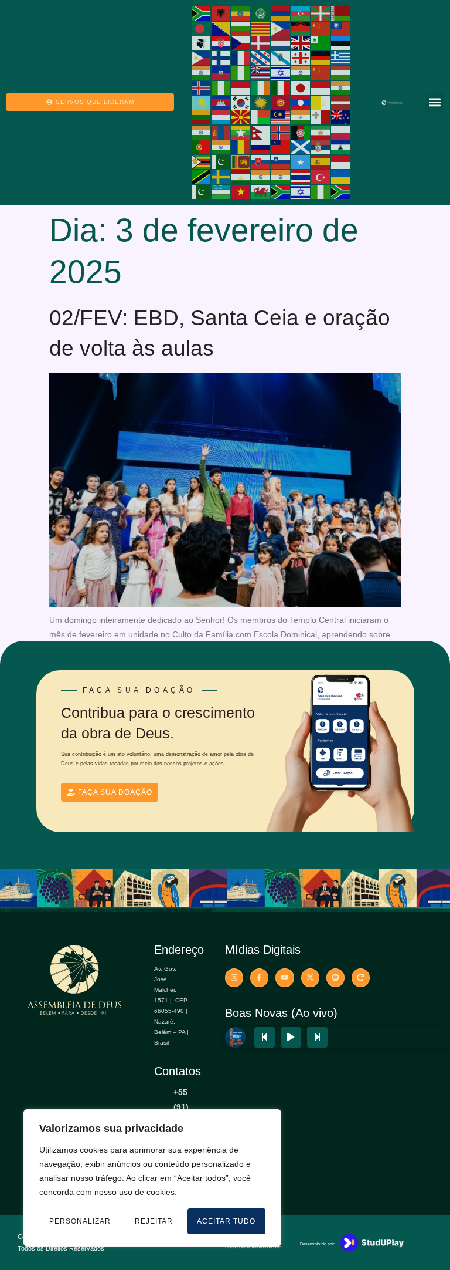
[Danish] (261, 43)
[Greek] (341, 57)
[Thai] (301, 176)
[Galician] (281, 57)
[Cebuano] (281, 27)
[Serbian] (321, 146)
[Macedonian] (241, 116)
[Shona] (202, 161)
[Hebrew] (281, 72)
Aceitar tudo (226, 1221)
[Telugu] (281, 176)
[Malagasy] (261, 116)
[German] (321, 57)
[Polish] (341, 131)
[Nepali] (261, 131)
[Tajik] (241, 176)
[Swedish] (221, 176)
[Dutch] (281, 43)
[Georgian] (301, 57)
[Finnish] (221, 57)
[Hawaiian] (261, 72)
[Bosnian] (221, 27)
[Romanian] (241, 146)
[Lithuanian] (202, 116)
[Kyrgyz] (281, 102)
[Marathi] (202, 131)
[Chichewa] (301, 27)
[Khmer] (221, 102)
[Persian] (321, 131)
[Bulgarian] (241, 27)
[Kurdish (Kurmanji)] (261, 102)
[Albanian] (221, 13)
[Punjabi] (221, 146)
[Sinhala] (241, 161)
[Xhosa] (281, 191)
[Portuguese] (202, 146)
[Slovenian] (281, 161)
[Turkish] (321, 176)
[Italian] (281, 87)
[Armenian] (281, 13)
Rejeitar (154, 1221)
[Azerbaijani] (301, 13)
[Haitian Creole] (221, 72)
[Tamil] (261, 176)
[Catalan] (261, 27)
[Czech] (241, 43)
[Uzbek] (221, 191)
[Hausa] (241, 72)
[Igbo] (221, 87)
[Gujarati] (202, 72)
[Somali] (301, 161)
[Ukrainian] (341, 176)
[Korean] (241, 102)
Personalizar (80, 1221)
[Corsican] (202, 43)
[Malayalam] (301, 116)
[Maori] (341, 116)
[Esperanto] (321, 43)
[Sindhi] (221, 161)
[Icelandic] (202, 87)
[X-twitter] (310, 977)
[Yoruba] (321, 191)
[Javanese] (321, 87)
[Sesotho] (341, 146)
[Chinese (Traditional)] (341, 27)
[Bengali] (202, 27)
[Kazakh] (202, 102)
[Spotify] (335, 977)
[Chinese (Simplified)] (321, 27)
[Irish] (261, 87)
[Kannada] (341, 87)
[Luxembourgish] (221, 116)
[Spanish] (321, 161)
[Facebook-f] (259, 977)
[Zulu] (341, 191)
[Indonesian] (241, 87)
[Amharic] (241, 13)
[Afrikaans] (202, 13)
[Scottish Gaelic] (301, 146)
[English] (301, 43)
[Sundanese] (341, 161)
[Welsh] (261, 191)
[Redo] (361, 977)
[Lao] (301, 102)
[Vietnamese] (241, 191)
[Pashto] (301, 131)
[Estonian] (341, 43)
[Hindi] (301, 72)
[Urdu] (202, 191)
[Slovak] (261, 161)
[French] (241, 57)
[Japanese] (301, 87)
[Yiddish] (301, 191)
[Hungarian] (341, 72)
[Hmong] (321, 72)
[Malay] (281, 116)
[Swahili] (202, 176)
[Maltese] (321, 116)
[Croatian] (221, 43)
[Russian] (261, 146)
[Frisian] (261, 57)
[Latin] (321, 102)
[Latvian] (341, 102)
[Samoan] (281, 146)
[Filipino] (202, 57)
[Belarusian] (341, 13)
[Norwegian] (281, 131)
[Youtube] (284, 977)
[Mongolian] (221, 131)
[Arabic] (261, 13)
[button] (434, 102)
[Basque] (321, 13)
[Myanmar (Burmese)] (241, 131)
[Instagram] (234, 977)
